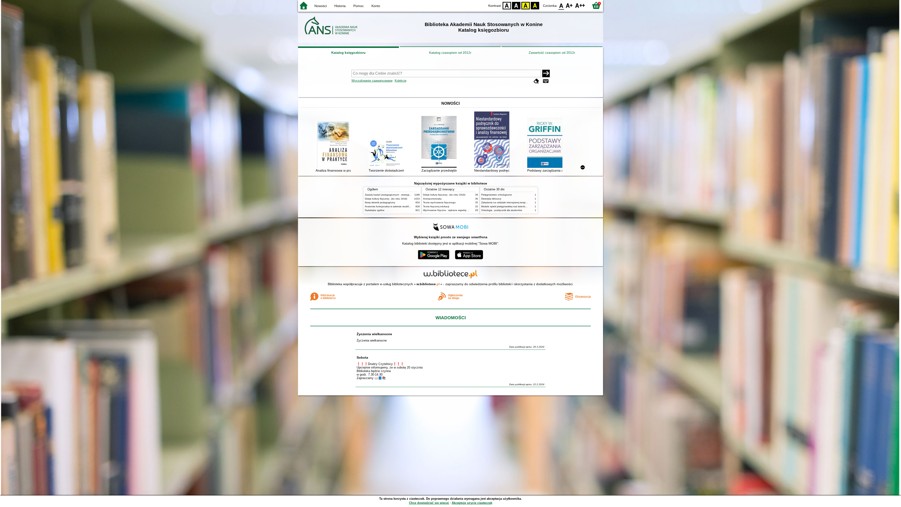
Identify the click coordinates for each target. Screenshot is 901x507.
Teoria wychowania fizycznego (439, 202)
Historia (340, 6)
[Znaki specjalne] (546, 81)
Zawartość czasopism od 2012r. (552, 52)
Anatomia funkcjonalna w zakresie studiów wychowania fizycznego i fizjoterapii (407, 206)
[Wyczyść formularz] (536, 81)
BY (535, 5)
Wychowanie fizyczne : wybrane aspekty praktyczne (451, 210)
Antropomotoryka (432, 198)
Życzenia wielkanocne (374, 334)
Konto (375, 6)
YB (525, 5)
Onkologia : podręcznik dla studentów (501, 210)
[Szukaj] (546, 73)
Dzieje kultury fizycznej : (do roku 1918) (386, 198)
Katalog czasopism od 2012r (450, 52)
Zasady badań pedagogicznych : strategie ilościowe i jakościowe (400, 194)
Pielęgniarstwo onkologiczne (496, 194)
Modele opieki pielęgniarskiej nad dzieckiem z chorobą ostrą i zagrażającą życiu (524, 206)
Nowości (320, 6)
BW (516, 5)
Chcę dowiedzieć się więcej (429, 503)
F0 (561, 5)
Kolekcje (400, 80)
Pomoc (358, 6)
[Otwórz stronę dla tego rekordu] (334, 145)
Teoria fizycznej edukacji (436, 206)
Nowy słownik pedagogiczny (380, 202)
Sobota (362, 357)
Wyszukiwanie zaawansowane (372, 80)
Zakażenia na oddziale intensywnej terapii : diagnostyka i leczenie (517, 202)
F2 (580, 5)
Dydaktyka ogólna (374, 210)
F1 (569, 5)
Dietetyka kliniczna (491, 198)
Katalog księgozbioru (348, 52)
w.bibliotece (428, 284)
